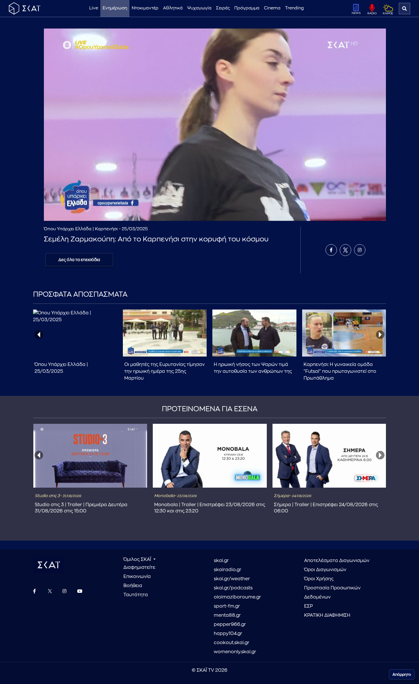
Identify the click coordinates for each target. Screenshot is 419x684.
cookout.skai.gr (231, 642)
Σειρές (223, 8)
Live (93, 8)
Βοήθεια (132, 585)
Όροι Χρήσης (318, 579)
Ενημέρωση (115, 8)
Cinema (272, 8)
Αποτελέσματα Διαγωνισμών (336, 560)
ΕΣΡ (308, 606)
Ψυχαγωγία (199, 8)
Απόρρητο (401, 674)
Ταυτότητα (135, 595)
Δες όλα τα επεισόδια (79, 260)
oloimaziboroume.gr (237, 597)
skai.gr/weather (232, 579)
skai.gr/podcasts (233, 588)
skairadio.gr (227, 569)
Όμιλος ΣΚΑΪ (137, 559)
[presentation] (38, 334)
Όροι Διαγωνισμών (325, 569)
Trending (294, 8)
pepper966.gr (230, 624)
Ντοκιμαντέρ (145, 8)
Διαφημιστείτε (139, 567)
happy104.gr (228, 633)
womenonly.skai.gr (235, 652)
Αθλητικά (173, 8)
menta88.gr (227, 615)
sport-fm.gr (227, 606)
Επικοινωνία (137, 576)
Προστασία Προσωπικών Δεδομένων (332, 592)
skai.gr (221, 560)
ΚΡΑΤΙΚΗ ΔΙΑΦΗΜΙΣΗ (327, 615)
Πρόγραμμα (246, 8)
